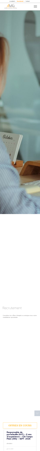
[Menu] (34, 6)
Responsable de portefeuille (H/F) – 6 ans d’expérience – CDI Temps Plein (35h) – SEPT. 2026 (20, 435)
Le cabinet (12, 1)
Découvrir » (10, 443)
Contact (28, 1)
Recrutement (20, 1)
